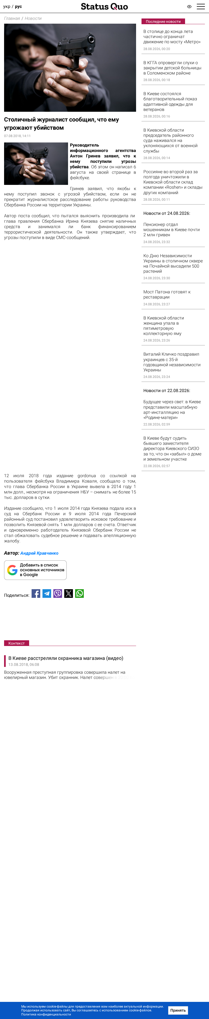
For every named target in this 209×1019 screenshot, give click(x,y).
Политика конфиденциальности (46, 1014)
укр (6, 6)
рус (18, 6)
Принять (178, 1010)
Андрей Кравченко (39, 553)
